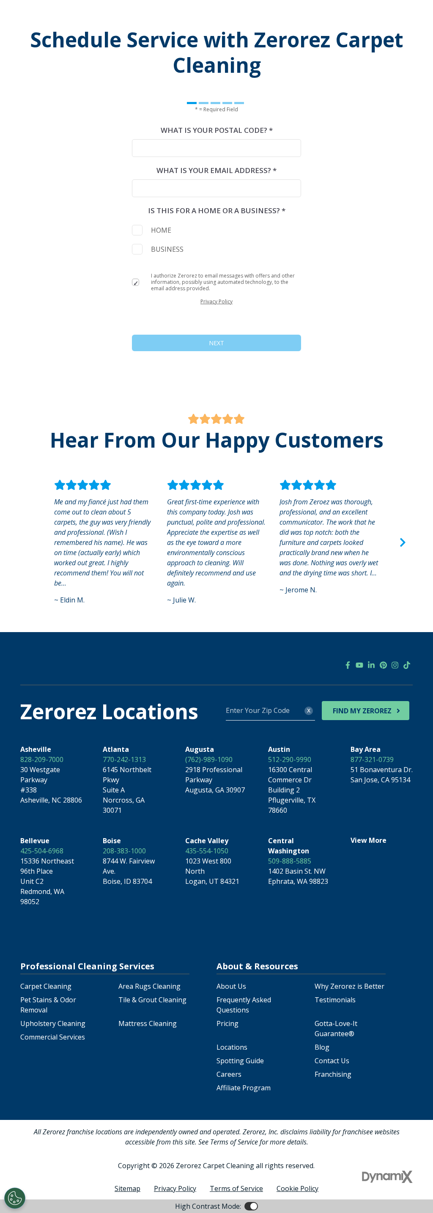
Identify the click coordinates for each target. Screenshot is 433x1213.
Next (402, 542)
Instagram (395, 665)
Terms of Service (236, 1188)
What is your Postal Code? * (217, 130)
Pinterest (383, 665)
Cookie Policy (297, 1188)
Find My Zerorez (362, 710)
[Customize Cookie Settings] (14, 1198)
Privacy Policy (216, 301)
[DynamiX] (387, 1176)
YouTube (359, 665)
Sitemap (127, 1188)
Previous (30, 542)
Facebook (348, 665)
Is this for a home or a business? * (216, 210)
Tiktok (407, 665)
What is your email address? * (216, 170)
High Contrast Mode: (208, 1206)
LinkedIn (371, 665)
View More (368, 840)
